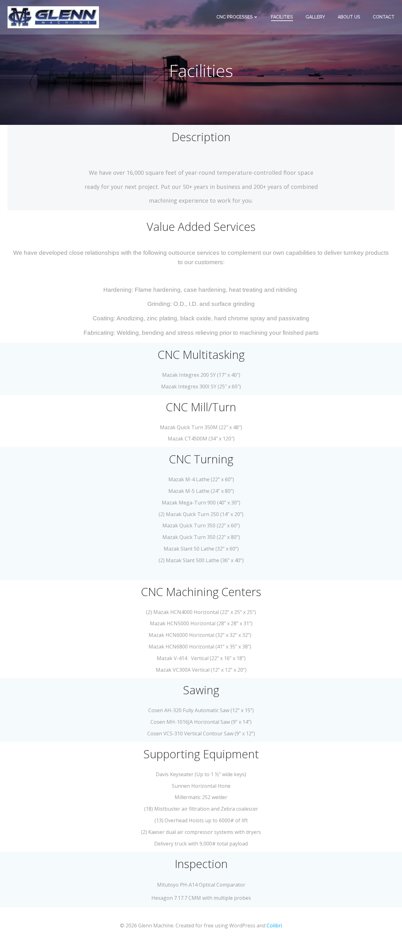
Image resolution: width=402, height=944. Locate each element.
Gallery (315, 16)
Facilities (282, 16)
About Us (349, 16)
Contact (383, 16)
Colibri (274, 925)
